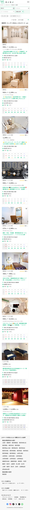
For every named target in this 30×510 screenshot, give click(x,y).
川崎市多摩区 (5, 458)
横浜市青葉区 (5, 453)
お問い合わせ (22, 499)
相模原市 (9, 442)
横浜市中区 (11, 445)
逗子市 (22, 464)
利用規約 (16, 497)
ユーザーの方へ (20, 483)
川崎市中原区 (12, 456)
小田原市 (13, 464)
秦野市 (8, 466)
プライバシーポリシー (7, 497)
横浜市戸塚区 (5, 450)
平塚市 (24, 461)
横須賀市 (20, 461)
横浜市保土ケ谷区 (6, 448)
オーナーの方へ (24, 490)
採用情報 (10, 499)
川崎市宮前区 (13, 458)
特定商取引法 (23, 497)
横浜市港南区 (13, 450)
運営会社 (4, 499)
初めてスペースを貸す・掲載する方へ (11, 490)
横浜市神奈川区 (22, 442)
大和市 (16, 466)
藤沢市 (8, 464)
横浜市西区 (4, 445)
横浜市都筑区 (13, 453)
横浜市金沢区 (15, 448)
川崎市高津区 (19, 456)
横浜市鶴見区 (15, 442)
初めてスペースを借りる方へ (8, 483)
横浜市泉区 (25, 450)
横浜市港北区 (22, 448)
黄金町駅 (4, 474)
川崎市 (3, 442)
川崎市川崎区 (20, 453)
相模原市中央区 (5, 461)
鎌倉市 (3, 464)
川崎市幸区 (4, 456)
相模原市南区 (14, 461)
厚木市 (12, 466)
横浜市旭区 (19, 450)
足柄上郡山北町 (5, 469)
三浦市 (3, 466)
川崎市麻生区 (20, 458)
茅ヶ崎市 (18, 464)
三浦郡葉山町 (22, 466)
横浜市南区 (17, 445)
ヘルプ (15, 499)
